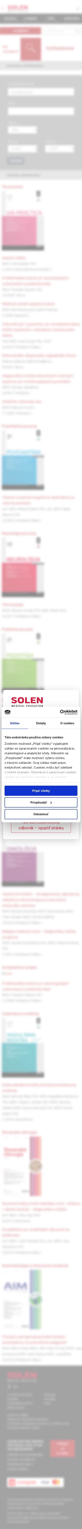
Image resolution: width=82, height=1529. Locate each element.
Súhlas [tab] (15, 723)
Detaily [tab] (41, 723)
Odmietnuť (41, 814)
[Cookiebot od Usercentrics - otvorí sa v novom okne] (60, 712)
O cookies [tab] (67, 723)
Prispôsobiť (38, 802)
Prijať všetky (41, 790)
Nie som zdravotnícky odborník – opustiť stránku (41, 825)
